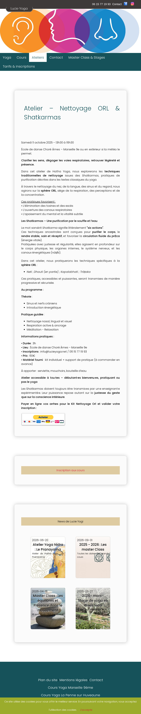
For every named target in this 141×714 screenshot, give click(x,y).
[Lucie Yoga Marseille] (19, 13)
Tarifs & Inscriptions (19, 66)
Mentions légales (73, 680)
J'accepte (86, 710)
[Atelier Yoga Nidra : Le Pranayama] (48, 534)
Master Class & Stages (86, 57)
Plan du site (47, 680)
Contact (117, 4)
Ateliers (38, 57)
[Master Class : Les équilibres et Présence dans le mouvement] (48, 585)
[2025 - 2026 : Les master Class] (93, 534)
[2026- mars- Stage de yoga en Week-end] (93, 585)
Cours (21, 57)
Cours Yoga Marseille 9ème (70, 687)
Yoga (7, 57)
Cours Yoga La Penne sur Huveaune (70, 695)
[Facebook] (126, 4)
